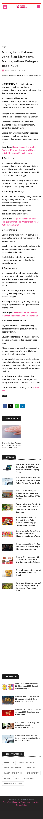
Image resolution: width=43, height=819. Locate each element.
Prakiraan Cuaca (26, 763)
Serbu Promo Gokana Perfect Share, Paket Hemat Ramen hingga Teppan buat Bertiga (26, 521)
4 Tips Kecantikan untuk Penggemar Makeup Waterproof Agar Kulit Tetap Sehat (20, 221)
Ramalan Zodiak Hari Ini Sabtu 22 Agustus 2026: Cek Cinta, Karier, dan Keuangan (27, 699)
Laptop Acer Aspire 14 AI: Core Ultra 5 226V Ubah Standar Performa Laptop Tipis (28, 468)
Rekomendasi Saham (13, 783)
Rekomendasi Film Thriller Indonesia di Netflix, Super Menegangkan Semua (28, 546)
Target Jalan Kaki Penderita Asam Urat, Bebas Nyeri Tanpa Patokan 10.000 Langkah (28, 508)
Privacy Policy (21, 805)
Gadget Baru (33, 773)
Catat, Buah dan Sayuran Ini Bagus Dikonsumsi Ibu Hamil (28, 572)
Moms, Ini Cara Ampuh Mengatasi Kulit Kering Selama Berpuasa (11, 445)
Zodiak (7, 778)
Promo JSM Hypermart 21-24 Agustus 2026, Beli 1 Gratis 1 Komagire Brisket (28, 559)
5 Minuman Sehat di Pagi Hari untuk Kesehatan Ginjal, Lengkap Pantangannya (27, 725)
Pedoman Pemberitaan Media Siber (26, 802)
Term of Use (7, 802)
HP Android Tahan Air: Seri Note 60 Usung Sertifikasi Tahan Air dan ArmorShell (28, 480)
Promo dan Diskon (12, 768)
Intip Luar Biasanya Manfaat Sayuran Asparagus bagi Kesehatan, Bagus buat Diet (28, 587)
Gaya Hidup (30, 768)
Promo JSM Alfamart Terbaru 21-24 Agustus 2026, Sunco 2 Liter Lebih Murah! (26, 686)
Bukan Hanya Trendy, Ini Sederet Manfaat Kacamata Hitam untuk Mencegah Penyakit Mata (18, 150)
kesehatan (9, 763)
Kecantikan (29, 778)
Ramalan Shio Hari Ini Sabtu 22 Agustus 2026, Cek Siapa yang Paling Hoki (27, 712)
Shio (17, 778)
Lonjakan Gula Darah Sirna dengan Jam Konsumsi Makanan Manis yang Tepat (28, 533)
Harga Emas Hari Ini (13, 773)
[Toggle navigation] (5, 7)
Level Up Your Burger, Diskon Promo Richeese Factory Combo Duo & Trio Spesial (28, 495)
